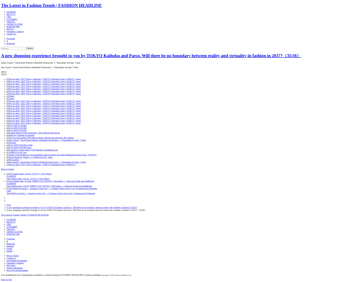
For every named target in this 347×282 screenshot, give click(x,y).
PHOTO (10, 29)
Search (30, 48)
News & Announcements (17, 270)
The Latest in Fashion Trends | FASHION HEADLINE (51, 5)
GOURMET (12, 19)
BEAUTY (11, 14)
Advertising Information (17, 260)
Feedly (9, 249)
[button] (173, 72)
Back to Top (6, 279)
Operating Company (15, 31)
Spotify (10, 251)
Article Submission (15, 268)
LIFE (9, 17)
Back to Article (7, 169)
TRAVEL (11, 22)
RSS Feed (11, 265)
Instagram (11, 43)
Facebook (11, 38)
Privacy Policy (13, 256)
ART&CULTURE (15, 24)
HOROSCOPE (13, 27)
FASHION (11, 12)
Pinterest (10, 246)
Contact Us (11, 34)
